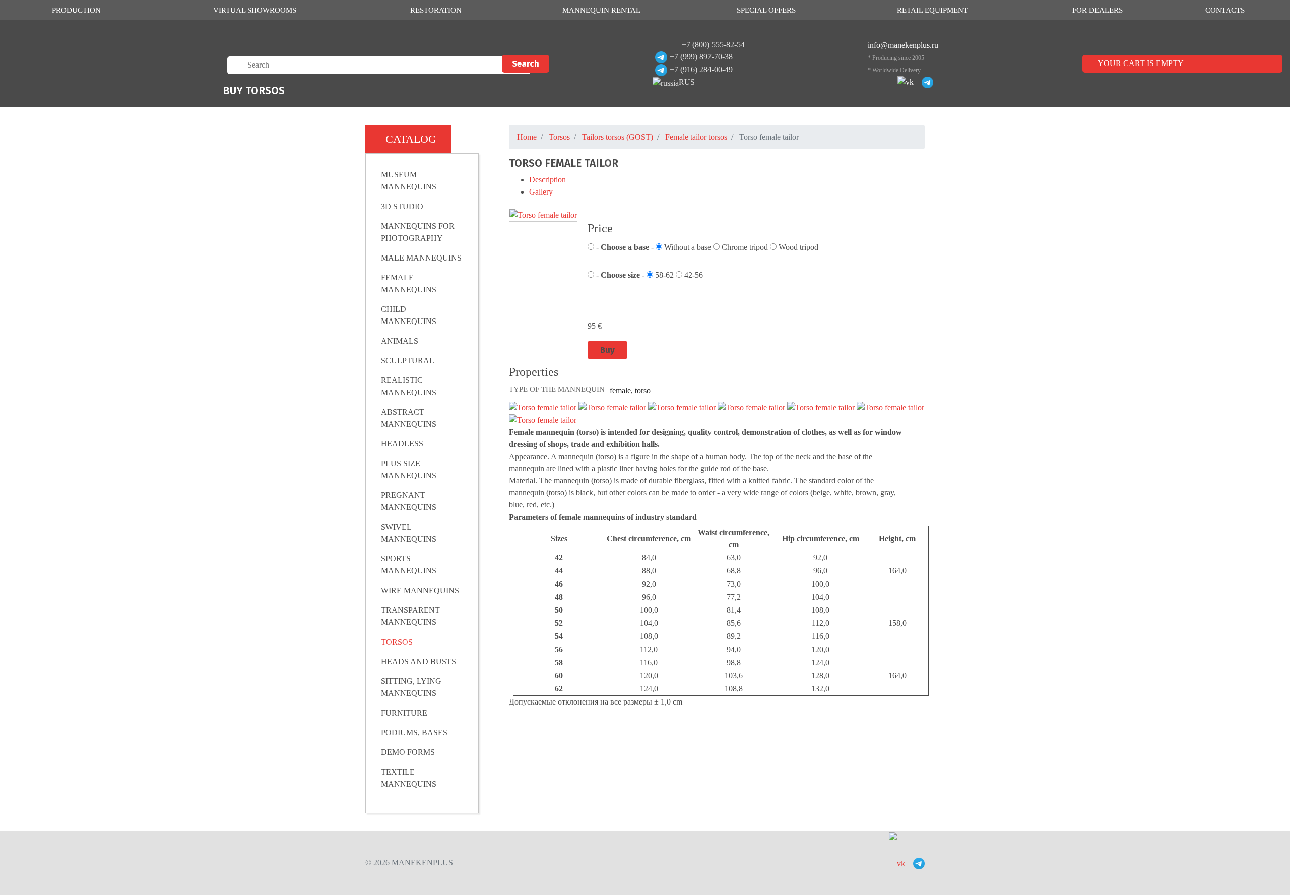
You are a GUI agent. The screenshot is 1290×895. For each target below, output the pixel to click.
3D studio (402, 206)
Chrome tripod (744, 247)
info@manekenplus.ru (903, 45)
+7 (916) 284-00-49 (701, 69)
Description (547, 179)
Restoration (436, 10)
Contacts (1225, 10)
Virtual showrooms (254, 10)
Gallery (541, 191)
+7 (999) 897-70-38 (701, 56)
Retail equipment (932, 10)
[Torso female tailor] (543, 215)
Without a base (686, 247)
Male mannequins (421, 257)
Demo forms (408, 752)
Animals (399, 341)
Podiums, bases (414, 732)
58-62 (663, 275)
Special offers (766, 10)
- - (624, 247)
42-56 (692, 275)
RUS (687, 82)
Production (76, 10)
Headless (402, 443)
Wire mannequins (420, 590)
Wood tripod (797, 247)
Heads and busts (418, 661)
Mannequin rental (601, 10)
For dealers (1097, 10)
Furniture (404, 713)
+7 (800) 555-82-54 (713, 44)
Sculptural (407, 360)
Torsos (397, 641)
